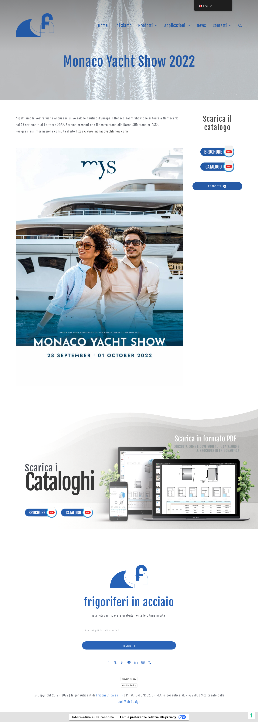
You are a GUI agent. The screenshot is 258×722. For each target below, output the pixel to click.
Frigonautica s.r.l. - (110, 695)
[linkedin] (136, 662)
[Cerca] (240, 25)
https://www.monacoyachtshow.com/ (102, 131)
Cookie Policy (129, 685)
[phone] (150, 662)
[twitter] (115, 662)
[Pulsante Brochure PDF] (217, 147)
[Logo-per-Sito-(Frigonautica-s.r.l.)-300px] (35, 15)
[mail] (143, 662)
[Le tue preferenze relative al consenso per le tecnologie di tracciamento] (251, 715)
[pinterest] (122, 662)
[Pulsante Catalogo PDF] (217, 161)
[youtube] (129, 662)
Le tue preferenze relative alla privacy (148, 717)
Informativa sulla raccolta (93, 717)
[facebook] (108, 662)
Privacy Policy (129, 679)
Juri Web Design (129, 701)
